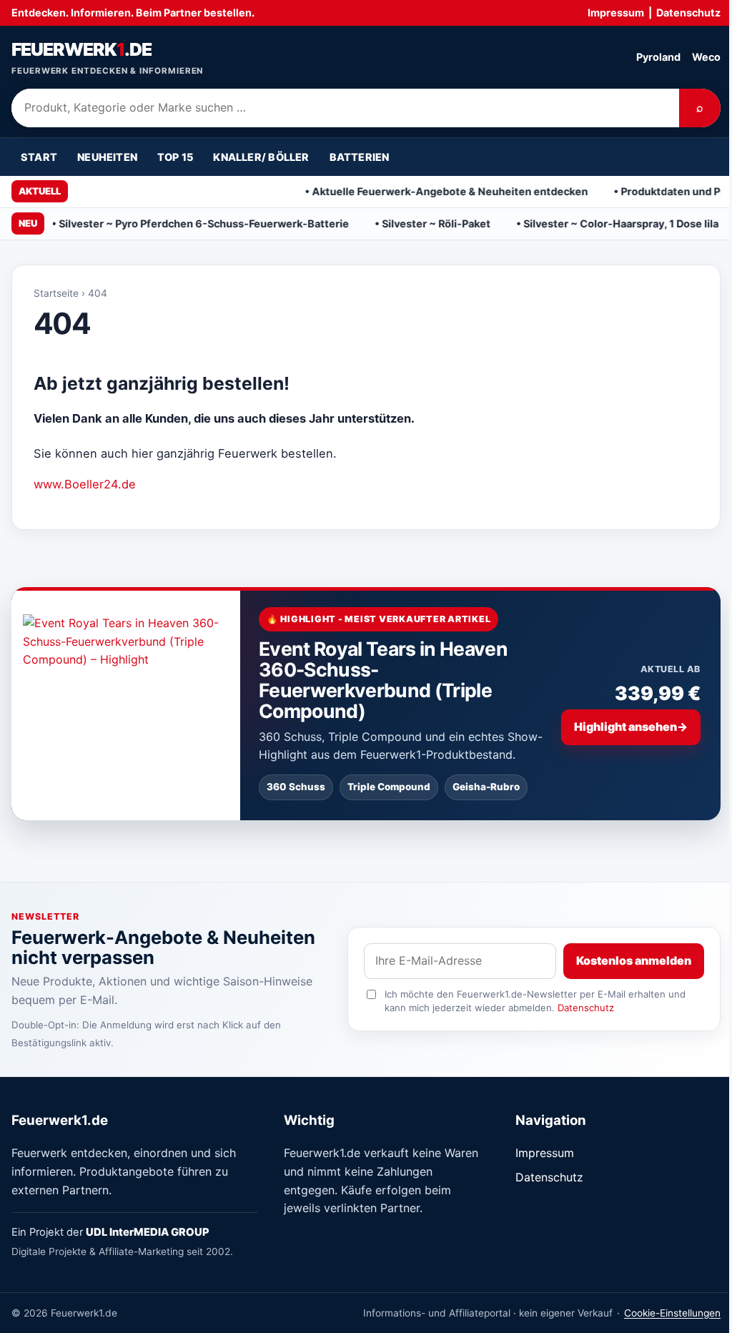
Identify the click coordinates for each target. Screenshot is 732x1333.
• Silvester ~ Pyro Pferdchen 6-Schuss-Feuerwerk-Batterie (161, 223)
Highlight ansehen (631, 726)
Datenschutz (688, 12)
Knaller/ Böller (261, 157)
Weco (706, 57)
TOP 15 (175, 157)
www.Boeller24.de (85, 484)
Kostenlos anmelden (633, 960)
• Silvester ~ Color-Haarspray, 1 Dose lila (578, 223)
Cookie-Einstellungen (672, 1313)
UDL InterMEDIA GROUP (147, 1232)
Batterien (360, 157)
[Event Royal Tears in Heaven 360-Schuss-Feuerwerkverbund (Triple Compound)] (125, 703)
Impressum (616, 12)
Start (39, 157)
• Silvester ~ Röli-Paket (393, 223)
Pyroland (658, 57)
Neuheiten (107, 157)
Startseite (56, 293)
